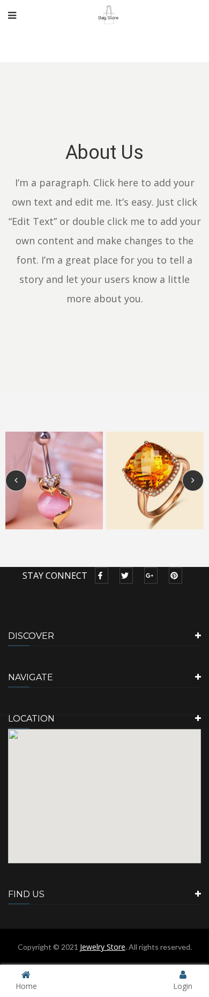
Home (26, 985)
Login (182, 985)
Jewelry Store (102, 947)
